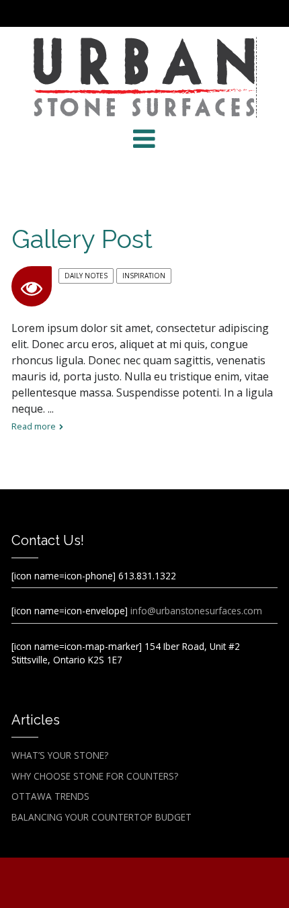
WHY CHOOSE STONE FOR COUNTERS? (94, 776)
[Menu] (144, 139)
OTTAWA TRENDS (50, 796)
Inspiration (143, 275)
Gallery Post (82, 239)
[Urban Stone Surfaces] (144, 77)
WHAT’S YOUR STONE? (59, 755)
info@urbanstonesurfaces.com (196, 610)
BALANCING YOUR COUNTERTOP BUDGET (101, 817)
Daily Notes (86, 275)
